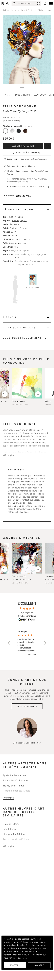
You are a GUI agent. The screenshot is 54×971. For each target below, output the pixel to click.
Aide (7, 95)
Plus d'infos (21, 958)
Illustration (15, 224)
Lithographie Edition (14, 834)
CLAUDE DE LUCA (22, 579)
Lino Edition (9, 829)
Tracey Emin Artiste (13, 785)
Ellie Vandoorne (19, 106)
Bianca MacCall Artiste (15, 780)
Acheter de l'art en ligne (14, 10)
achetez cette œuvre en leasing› (28, 186)
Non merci (39, 965)
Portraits (14, 228)
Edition (31, 10)
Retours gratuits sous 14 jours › (21, 166)
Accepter (15, 965)
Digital (23, 220)
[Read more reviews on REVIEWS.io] (27, 620)
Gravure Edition (11, 824)
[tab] (27, 209)
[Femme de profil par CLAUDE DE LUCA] (27, 558)
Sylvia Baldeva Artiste (14, 775)
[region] (27, 643)
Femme (23, 228)
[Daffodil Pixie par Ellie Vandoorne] (27, 383)
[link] (38, 3)
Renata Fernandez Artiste (16, 790)
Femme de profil (19, 576)
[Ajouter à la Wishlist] (38, 394)
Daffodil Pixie (18, 401)
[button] (51, 3)
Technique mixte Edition (16, 839)
